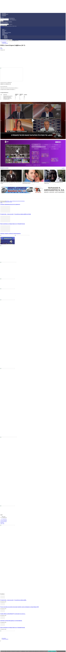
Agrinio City (6, 38)
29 (1, 522)
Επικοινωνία (4, 15)
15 (1, 520)
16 (2, 520)
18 (4, 520)
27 (6, 521)
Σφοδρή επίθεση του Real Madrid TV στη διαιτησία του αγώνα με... (13, 613)
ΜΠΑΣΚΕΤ (5, 37)
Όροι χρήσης (4, 13)
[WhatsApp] (11, 65)
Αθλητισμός (5, 36)
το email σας (10, 24)
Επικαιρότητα (5, 40)
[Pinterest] (8, 65)
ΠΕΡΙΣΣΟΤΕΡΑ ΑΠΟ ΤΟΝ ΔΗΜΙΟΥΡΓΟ (13, 204)
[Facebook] (1, 65)
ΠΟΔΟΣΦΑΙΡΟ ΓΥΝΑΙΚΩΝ (6, 32)
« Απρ (1, 523)
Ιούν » (3, 523)
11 (4, 519)
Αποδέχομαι (49, 651)
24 (3, 521)
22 (1, 521)
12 (5, 519)
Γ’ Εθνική (3, 31)
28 (0, 522)
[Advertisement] (33, 57)
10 (3, 519)
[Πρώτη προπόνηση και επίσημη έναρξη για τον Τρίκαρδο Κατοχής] (2, 625)
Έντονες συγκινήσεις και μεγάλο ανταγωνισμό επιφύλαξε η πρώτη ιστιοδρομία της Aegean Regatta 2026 (19, 606)
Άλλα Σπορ (5, 35)
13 (6, 519)
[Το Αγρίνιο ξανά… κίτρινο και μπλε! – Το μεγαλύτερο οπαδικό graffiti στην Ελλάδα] (5, 212)
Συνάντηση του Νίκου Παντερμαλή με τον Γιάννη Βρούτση (11, 620)
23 (2, 521)
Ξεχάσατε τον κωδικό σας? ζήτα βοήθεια (6, 21)
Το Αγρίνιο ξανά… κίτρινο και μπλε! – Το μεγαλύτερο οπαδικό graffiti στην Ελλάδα (15, 214)
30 (2, 522)
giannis (1, 48)
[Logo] (0, 27)
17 (3, 520)
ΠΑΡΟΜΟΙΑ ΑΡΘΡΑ (3, 204)
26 (5, 521)
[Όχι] (56, 651)
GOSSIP (3, 34)
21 (0, 521)
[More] (14, 65)
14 (0, 520)
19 (5, 520)
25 (4, 521)
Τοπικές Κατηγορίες (5, 33)
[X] (5, 65)
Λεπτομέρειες (54, 651)
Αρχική (3, 29)
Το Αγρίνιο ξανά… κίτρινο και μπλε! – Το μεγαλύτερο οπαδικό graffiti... (13, 600)
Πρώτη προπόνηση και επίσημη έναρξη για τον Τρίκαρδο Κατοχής (12, 223)
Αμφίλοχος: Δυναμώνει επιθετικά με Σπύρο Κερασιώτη (10, 233)
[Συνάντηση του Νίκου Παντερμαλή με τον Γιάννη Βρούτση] (2, 618)
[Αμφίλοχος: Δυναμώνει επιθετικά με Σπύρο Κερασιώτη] (5, 231)
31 (3, 522)
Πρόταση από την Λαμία (8, 201)
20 (6, 520)
